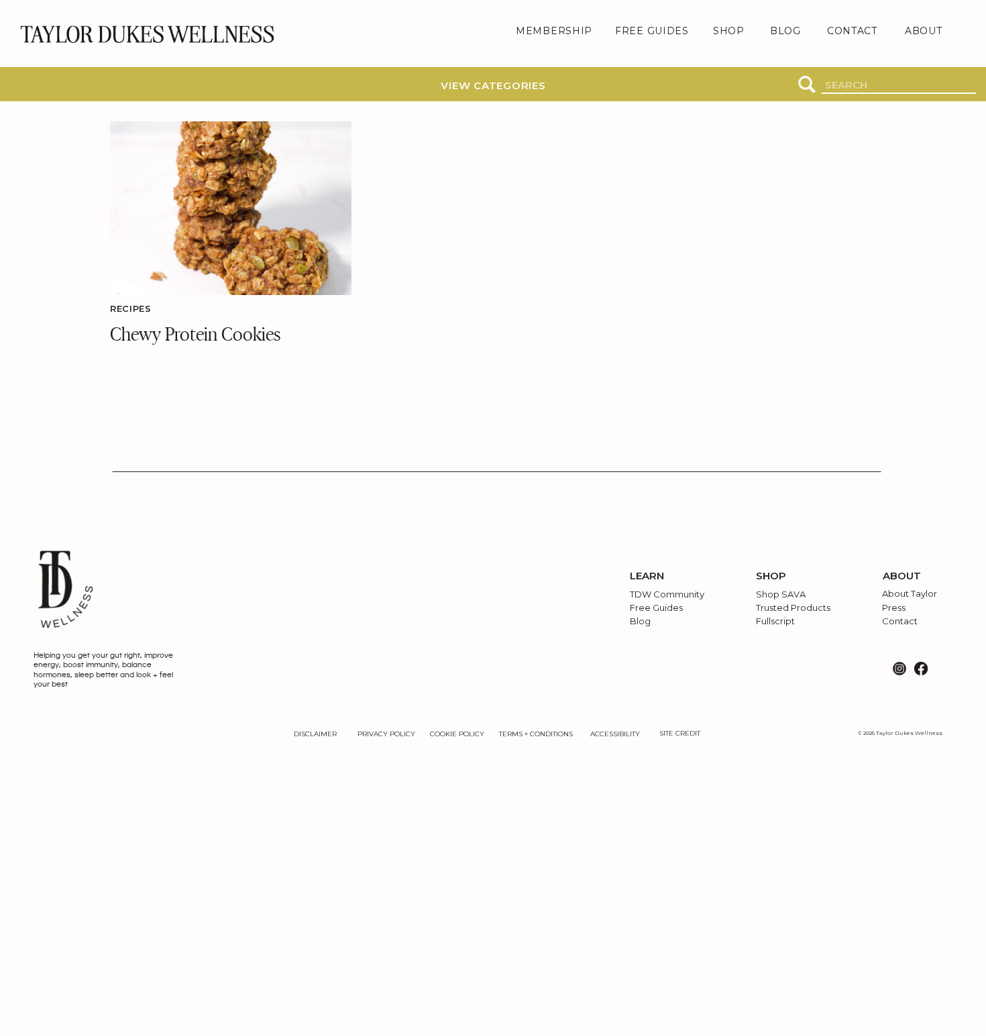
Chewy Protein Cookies (195, 333)
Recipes (131, 308)
